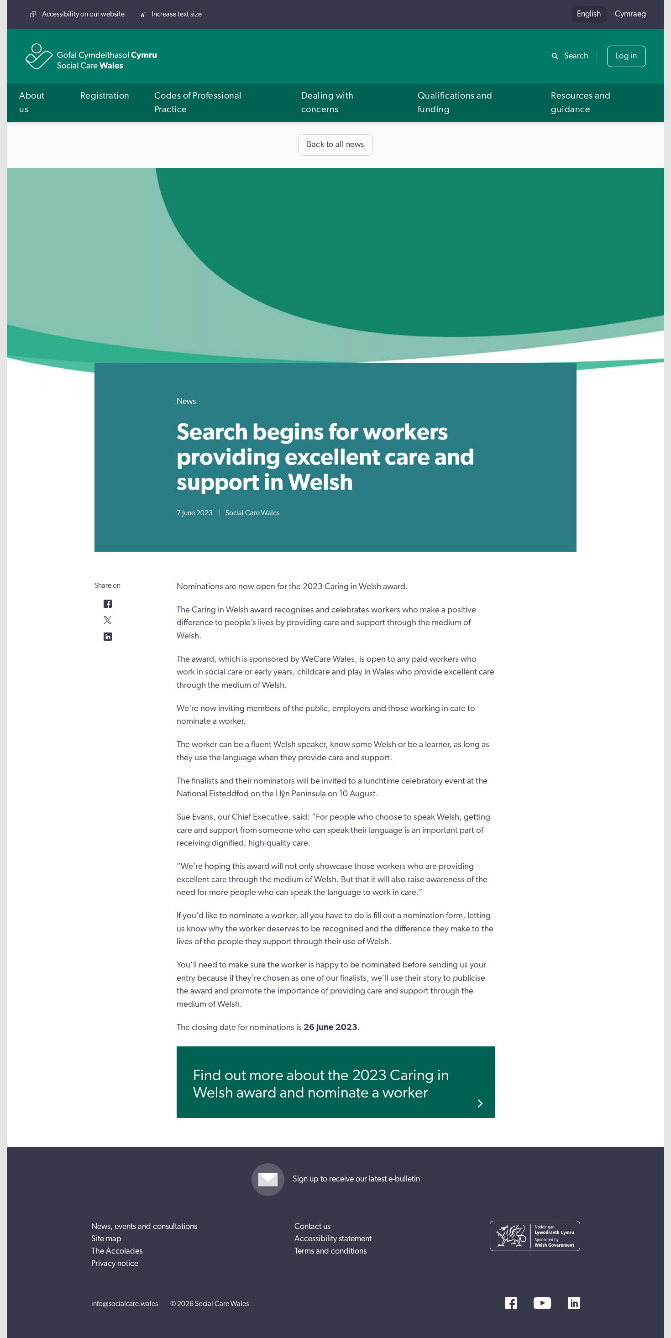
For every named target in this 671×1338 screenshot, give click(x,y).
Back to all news (335, 145)
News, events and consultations (144, 1227)
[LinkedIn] (574, 1303)
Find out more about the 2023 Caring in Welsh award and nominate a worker (321, 1084)
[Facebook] (511, 1303)
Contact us (312, 1227)
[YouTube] (542, 1303)
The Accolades (116, 1251)
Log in (626, 56)
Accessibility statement (333, 1239)
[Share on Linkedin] (108, 636)
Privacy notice (114, 1264)
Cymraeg (630, 14)
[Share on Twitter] (108, 620)
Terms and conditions (330, 1251)
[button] (37, 102)
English (589, 14)
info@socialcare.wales (124, 1303)
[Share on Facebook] (108, 604)
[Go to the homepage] (91, 56)
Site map (106, 1239)
